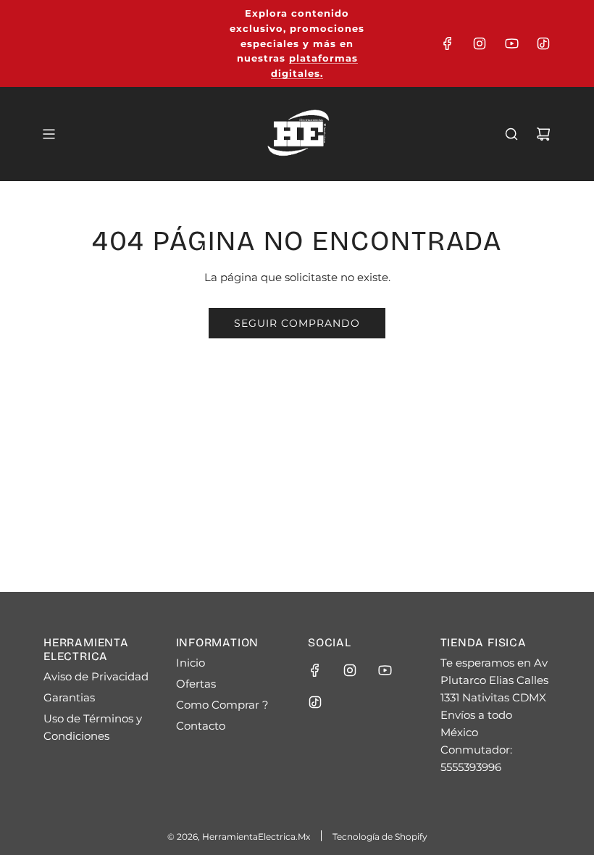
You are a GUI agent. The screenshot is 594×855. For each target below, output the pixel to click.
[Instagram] (479, 43)
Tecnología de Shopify (379, 836)
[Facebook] (448, 43)
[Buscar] (511, 134)
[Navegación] (48, 134)
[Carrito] (543, 134)
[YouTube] (511, 43)
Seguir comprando (297, 323)
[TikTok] (543, 43)
